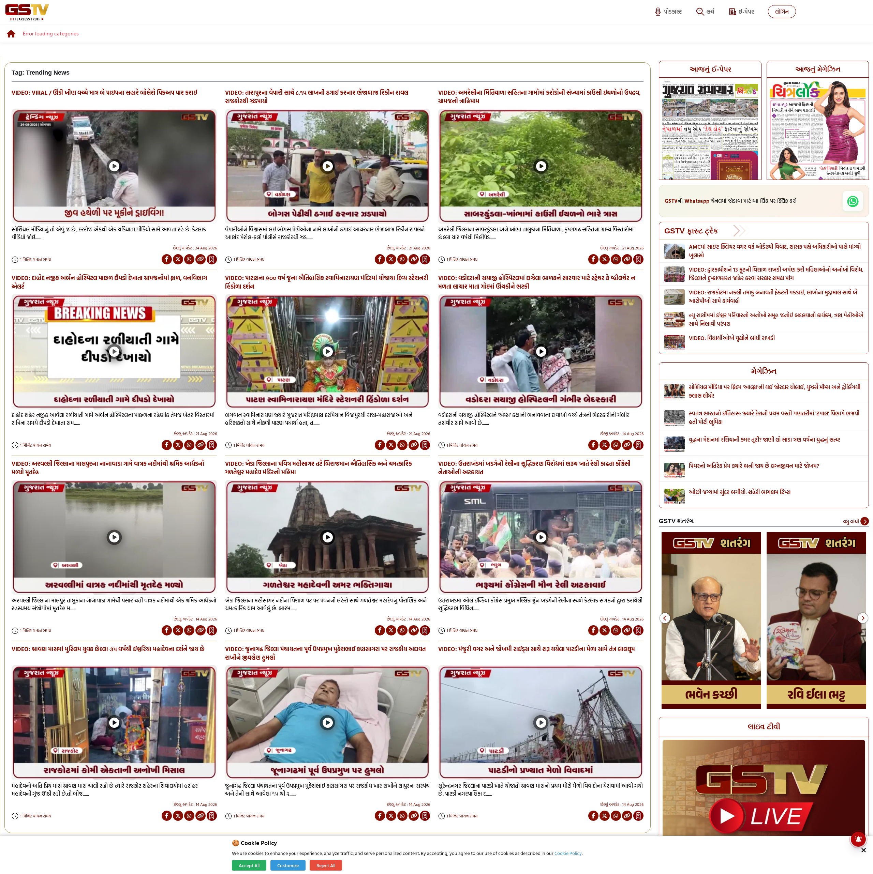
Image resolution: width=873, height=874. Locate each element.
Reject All (325, 865)
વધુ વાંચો (851, 521)
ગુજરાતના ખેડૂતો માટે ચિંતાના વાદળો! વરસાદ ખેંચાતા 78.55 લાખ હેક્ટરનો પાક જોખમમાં (769, 342)
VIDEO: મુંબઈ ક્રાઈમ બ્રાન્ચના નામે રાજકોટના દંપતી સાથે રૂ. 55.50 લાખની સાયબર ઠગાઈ (774, 296)
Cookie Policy (568, 853)
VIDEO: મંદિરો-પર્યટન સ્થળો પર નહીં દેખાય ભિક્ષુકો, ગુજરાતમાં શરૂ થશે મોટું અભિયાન (767, 319)
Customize (288, 865)
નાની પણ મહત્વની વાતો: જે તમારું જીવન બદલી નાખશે (746, 492)
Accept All (249, 865)
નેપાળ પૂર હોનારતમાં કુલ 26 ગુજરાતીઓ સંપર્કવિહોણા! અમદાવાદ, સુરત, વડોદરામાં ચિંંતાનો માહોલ (773, 251)
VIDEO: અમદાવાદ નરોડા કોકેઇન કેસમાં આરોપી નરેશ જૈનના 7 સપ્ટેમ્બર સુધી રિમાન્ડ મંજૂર (769, 273)
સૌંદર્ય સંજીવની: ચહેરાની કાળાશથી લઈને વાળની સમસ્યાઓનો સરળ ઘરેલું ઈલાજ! (772, 387)
